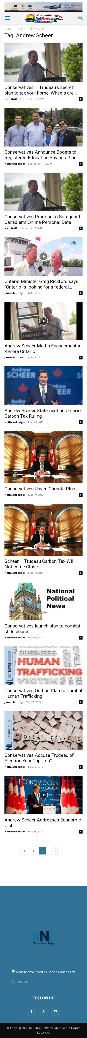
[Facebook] (31, 1011)
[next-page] (61, 850)
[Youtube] (55, 1011)
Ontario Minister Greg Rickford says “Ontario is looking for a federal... (41, 284)
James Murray (13, 293)
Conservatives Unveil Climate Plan (39, 488)
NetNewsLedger (14, 163)
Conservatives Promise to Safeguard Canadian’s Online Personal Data (42, 219)
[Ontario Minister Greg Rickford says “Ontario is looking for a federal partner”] (43, 256)
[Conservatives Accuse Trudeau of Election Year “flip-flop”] (43, 730)
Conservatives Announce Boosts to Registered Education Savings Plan (40, 154)
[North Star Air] (43, 7)
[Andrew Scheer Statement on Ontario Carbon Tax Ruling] (43, 385)
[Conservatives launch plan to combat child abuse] (43, 601)
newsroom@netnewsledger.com (52, 981)
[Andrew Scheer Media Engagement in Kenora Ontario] (43, 321)
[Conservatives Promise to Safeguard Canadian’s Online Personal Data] (43, 192)
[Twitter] (43, 1011)
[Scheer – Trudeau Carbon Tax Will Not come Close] (43, 530)
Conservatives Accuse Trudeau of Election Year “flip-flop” (39, 758)
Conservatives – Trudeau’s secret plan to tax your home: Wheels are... (40, 90)
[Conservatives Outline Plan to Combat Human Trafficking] (43, 665)
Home (8, 29)
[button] (7, 18)
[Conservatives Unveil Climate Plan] (43, 457)
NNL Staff (10, 99)
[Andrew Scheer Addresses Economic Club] (43, 795)
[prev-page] (24, 850)
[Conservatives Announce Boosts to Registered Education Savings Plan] (43, 127)
